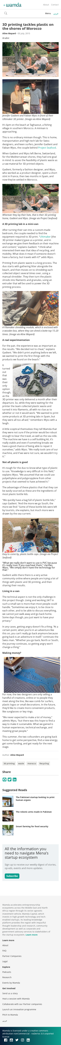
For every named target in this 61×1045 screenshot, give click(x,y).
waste (21, 763)
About (46, 4)
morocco (32, 763)
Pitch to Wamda (10, 1014)
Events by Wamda (11, 982)
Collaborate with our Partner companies (22, 1004)
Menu (48, 13)
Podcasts (6, 972)
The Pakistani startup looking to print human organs (35, 799)
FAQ (4, 950)
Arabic (5, 38)
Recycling (44, 763)
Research (7, 977)
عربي (56, 13)
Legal (5, 961)
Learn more (31, 934)
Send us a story (10, 993)
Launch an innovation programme (19, 1009)
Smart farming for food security (32, 826)
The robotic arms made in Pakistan (34, 811)
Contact (55, 4)
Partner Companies (11, 956)
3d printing (9, 763)
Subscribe (12, 876)
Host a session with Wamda (16, 998)
